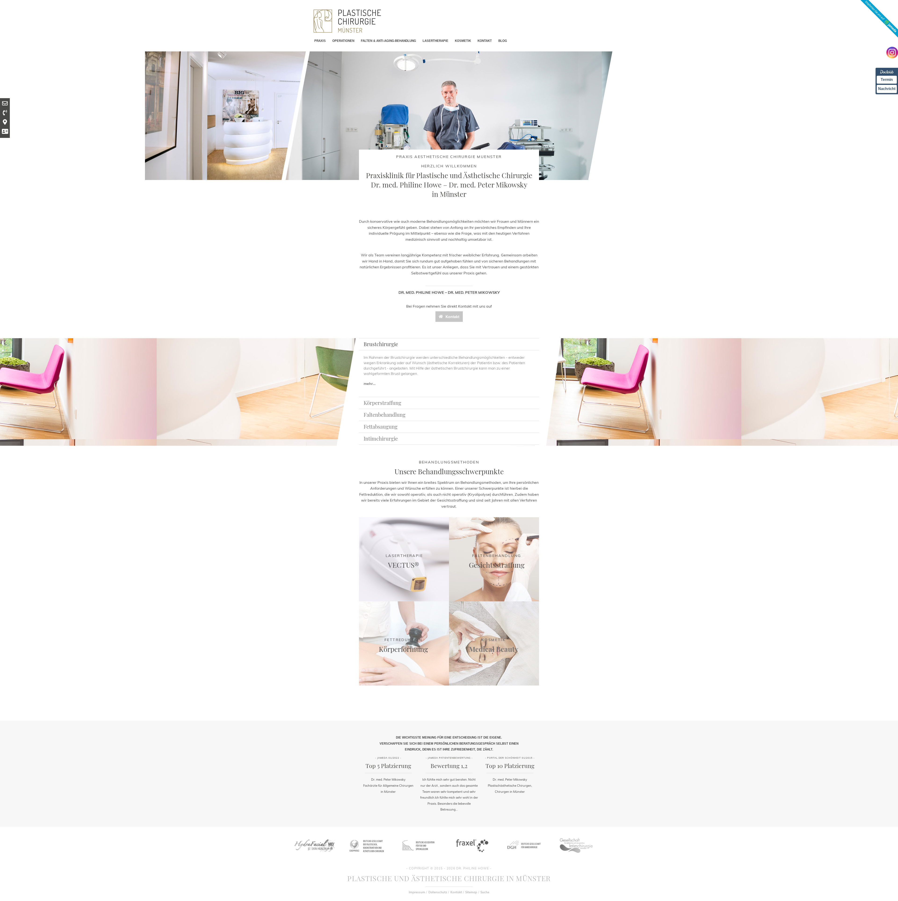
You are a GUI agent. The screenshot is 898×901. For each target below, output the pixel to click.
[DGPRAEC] (366, 856)
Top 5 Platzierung (388, 765)
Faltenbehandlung (385, 414)
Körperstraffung (382, 402)
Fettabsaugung (381, 426)
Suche (484, 892)
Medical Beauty (493, 649)
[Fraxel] (471, 856)
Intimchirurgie (381, 438)
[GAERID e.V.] (576, 856)
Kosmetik (494, 639)
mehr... (370, 383)
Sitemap (471, 892)
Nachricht (886, 89)
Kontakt (456, 892)
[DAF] (418, 856)
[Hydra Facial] (314, 856)
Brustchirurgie (381, 344)
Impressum (417, 892)
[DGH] (523, 856)
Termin (887, 80)
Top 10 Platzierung (509, 765)
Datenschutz (437, 892)
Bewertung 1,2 (449, 765)
